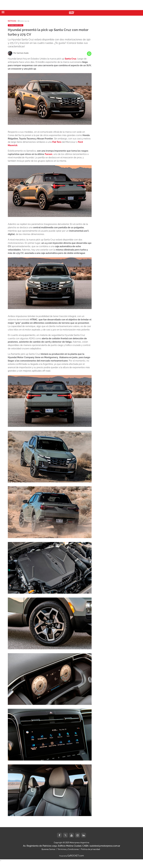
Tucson (48, 154)
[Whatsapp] (89, 53)
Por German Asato (21, 53)
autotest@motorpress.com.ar (105, 845)
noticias (12, 21)
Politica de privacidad (90, 849)
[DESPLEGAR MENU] (3, 12)
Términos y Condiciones (68, 849)
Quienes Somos (48, 849)
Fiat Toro (56, 142)
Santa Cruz (70, 58)
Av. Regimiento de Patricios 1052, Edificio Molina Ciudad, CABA (55, 845)
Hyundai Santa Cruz (15, 25)
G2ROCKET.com (75, 855)
